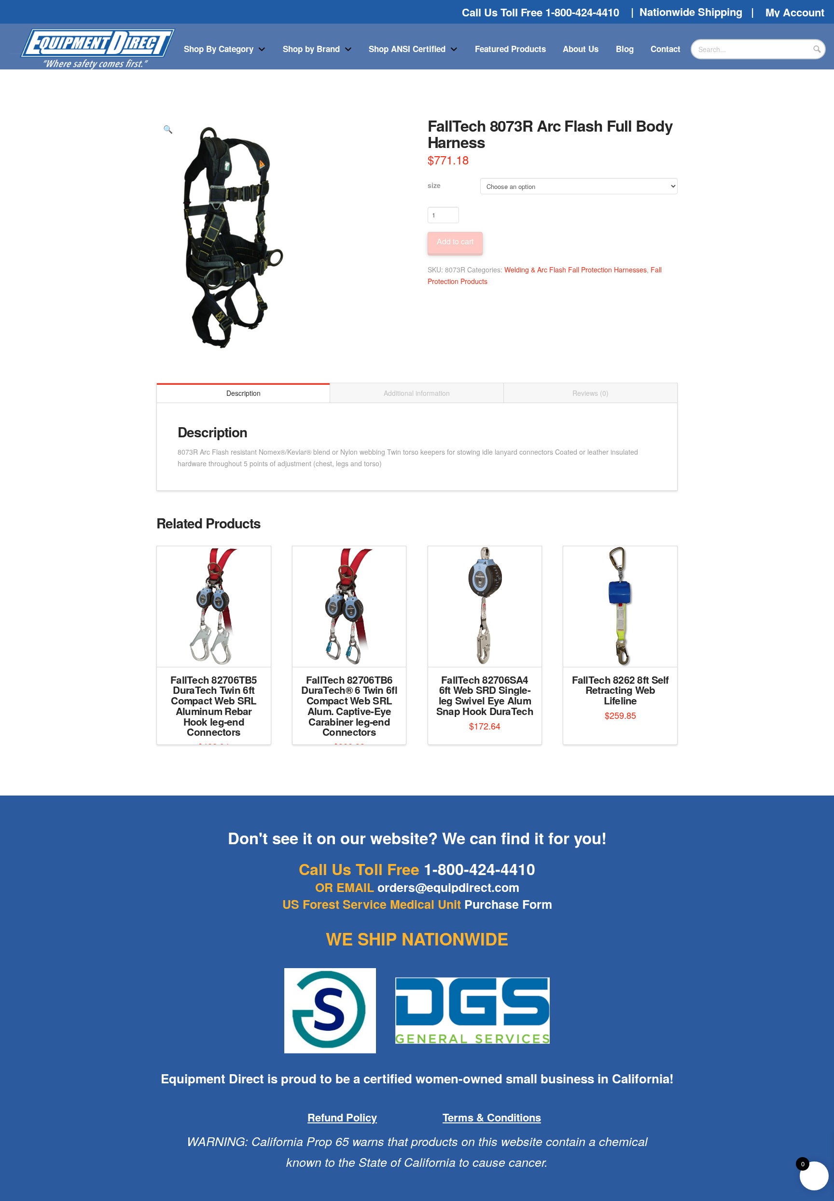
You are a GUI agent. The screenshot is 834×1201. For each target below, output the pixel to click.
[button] (168, 129)
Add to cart (455, 241)
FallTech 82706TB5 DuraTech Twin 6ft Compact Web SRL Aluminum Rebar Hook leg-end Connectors (213, 706)
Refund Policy (342, 1117)
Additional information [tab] (417, 393)
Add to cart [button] (217, 651)
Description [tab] (243, 393)
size (434, 185)
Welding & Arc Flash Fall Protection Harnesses (575, 269)
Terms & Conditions (492, 1117)
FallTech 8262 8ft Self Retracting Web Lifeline (620, 690)
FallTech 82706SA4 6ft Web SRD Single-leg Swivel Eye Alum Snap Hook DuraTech (484, 695)
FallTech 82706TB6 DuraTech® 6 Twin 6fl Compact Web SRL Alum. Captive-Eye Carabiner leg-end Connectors (349, 706)
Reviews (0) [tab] (590, 393)
